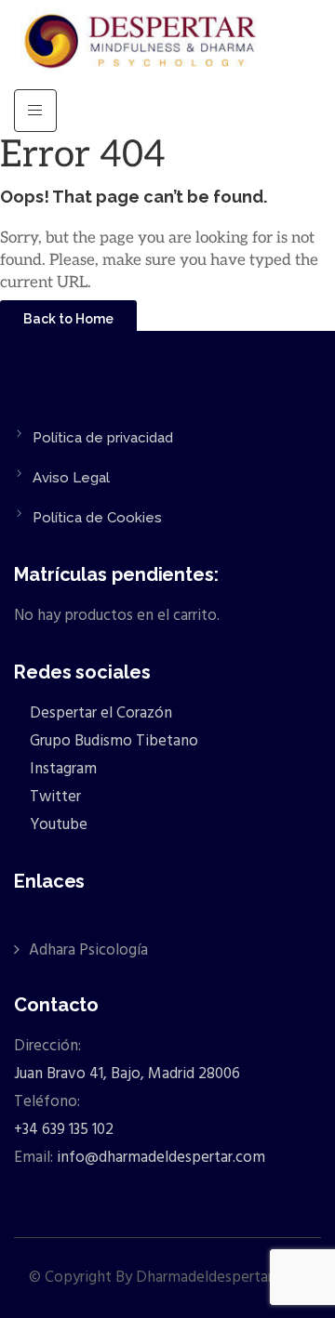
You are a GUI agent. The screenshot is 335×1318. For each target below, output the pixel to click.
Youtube (56, 824)
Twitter (53, 797)
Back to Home (68, 318)
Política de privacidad (103, 437)
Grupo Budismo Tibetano (112, 741)
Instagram (61, 769)
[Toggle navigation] (35, 110)
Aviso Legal (71, 477)
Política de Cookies (97, 517)
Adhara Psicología (88, 950)
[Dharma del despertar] (142, 44)
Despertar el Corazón (99, 713)
